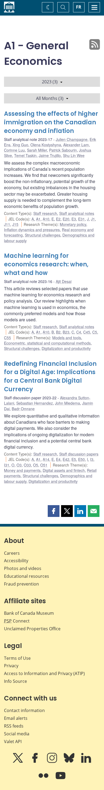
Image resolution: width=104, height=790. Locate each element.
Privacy (11, 666)
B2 (58, 332)
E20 (66, 219)
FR (78, 7)
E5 (73, 459)
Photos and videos (22, 568)
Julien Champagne (71, 139)
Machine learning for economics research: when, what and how (46, 264)
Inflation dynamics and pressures (32, 229)
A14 (46, 459)
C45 (86, 332)
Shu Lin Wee (74, 155)
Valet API (13, 741)
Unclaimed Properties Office (32, 629)
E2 (58, 219)
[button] (53, 511)
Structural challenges (42, 235)
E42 (66, 459)
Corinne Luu (14, 150)
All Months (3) (49, 98)
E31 (81, 219)
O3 (19, 465)
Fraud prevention (21, 584)
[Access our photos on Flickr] (44, 779)
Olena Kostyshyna (45, 144)
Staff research (45, 213)
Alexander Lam (76, 144)
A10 (46, 219)
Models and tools (66, 337)
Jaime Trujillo (50, 155)
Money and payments (22, 470)
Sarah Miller (37, 150)
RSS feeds (13, 726)
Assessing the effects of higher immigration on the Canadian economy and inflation (51, 122)
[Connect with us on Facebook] (35, 762)
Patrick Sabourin (63, 150)
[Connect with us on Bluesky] (69, 762)
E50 (81, 459)
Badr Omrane (23, 408)
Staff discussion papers (78, 454)
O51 (43, 465)
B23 (66, 332)
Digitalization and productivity (66, 348)
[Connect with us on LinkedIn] (86, 762)
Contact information (24, 710)
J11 (7, 224)
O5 (35, 465)
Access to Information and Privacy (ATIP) (44, 673)
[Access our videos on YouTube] (61, 779)
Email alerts (15, 718)
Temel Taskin (25, 155)
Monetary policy (73, 224)
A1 (38, 219)
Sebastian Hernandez (34, 403)
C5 (94, 332)
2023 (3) (50, 82)
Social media (16, 734)
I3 (91, 459)
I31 (6, 465)
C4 (78, 332)
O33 (27, 465)
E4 (58, 459)
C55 (7, 337)
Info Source (15, 681)
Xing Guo (20, 144)
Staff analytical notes (76, 213)
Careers (12, 553)
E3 (73, 219)
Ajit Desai (63, 281)
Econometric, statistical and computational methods (47, 343)
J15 (15, 224)
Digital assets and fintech (64, 470)
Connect (17, 621)
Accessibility (16, 561)
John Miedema (67, 403)
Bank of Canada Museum (29, 613)
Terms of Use (17, 658)
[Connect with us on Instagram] (52, 762)
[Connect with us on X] (18, 762)
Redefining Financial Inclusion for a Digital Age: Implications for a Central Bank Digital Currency (50, 377)
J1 (93, 219)
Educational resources (26, 576)
